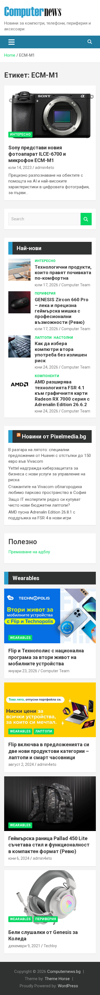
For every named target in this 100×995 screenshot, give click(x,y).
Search (86, 219)
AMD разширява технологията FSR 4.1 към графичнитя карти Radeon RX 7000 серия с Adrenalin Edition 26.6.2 (62, 393)
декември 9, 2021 (24, 946)
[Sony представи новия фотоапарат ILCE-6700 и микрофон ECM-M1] (50, 112)
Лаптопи (43, 338)
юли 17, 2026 (46, 285)
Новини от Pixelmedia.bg (54, 436)
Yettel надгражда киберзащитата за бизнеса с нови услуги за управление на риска (46, 474)
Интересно (20, 134)
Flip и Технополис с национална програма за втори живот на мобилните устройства (46, 657)
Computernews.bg (64, 971)
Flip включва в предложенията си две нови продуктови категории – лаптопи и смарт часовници (48, 751)
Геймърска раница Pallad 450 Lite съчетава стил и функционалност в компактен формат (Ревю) (48, 844)
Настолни (63, 338)
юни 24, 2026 (46, 367)
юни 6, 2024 (18, 858)
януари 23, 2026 (22, 671)
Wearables (25, 578)
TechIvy (50, 946)
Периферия (45, 293)
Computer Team (75, 285)
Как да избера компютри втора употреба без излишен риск (61, 352)
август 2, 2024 (21, 764)
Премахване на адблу (29, 551)
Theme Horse (57, 978)
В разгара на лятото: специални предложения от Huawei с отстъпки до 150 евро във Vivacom (49, 455)
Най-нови (29, 248)
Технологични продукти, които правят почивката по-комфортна (63, 272)
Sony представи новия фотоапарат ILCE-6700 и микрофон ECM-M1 (37, 154)
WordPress (68, 985)
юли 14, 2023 (20, 167)
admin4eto (44, 167)
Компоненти (47, 376)
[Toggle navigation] (11, 42)
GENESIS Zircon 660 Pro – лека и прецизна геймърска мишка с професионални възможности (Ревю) (61, 311)
